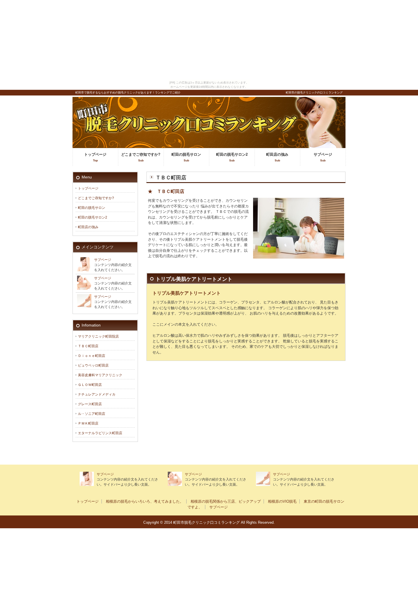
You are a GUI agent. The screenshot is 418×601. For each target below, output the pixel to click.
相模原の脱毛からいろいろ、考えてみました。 (144, 501)
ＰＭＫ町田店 (88, 423)
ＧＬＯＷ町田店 (90, 385)
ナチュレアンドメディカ (96, 394)
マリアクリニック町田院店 (98, 336)
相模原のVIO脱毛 (282, 501)
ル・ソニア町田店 (91, 414)
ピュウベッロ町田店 (93, 365)
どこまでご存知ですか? (140, 157)
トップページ (95, 157)
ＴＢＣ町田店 (88, 346)
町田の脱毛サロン (186, 157)
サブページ (323, 157)
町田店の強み (277, 157)
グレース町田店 (90, 404)
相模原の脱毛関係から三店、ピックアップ (226, 501)
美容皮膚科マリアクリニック (100, 375)
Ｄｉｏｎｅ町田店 (91, 356)
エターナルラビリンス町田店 (100, 433)
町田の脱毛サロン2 (232, 157)
